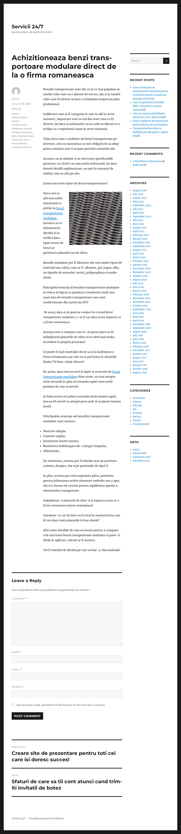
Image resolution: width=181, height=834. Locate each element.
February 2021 (141, 261)
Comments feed (141, 456)
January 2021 (140, 264)
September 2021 (142, 246)
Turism (137, 420)
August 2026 (140, 190)
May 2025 (138, 201)
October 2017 (140, 354)
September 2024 (142, 205)
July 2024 (138, 209)
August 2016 (140, 372)
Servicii (137, 416)
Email (17, 669)
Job (134, 409)
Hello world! (140, 165)
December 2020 (141, 268)
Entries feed (139, 453)
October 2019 (140, 305)
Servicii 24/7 (27, 27)
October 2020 (140, 275)
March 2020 (139, 290)
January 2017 (140, 365)
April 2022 (138, 231)
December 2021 (141, 242)
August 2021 (140, 249)
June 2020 (138, 287)
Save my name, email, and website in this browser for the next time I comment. (60, 705)
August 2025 (140, 197)
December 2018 (141, 324)
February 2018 (141, 346)
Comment (20, 598)
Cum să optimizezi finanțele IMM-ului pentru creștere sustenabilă (148, 106)
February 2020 (141, 294)
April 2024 (138, 212)
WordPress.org (141, 460)
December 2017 (141, 350)
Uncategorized (141, 424)
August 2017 (140, 357)
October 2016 (140, 368)
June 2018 (138, 339)
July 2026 (138, 194)
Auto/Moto (139, 398)
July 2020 (138, 283)
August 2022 (140, 227)
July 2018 (138, 335)
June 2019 (138, 313)
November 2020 (142, 272)
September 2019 (142, 309)
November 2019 (141, 301)
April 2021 (138, 253)
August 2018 (140, 331)
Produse (16, 108)
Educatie (137, 405)
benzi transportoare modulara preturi (21, 143)
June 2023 (138, 223)
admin (15, 98)
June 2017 (138, 361)
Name (17, 652)
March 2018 (139, 342)
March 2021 (139, 257)
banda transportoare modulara (19, 125)
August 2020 (140, 279)
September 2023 (142, 216)
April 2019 (138, 320)
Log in (136, 449)
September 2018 (142, 327)
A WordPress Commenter (147, 161)
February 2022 (141, 235)
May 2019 (138, 316)
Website (18, 686)
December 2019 (141, 298)
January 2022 (140, 238)
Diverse (137, 401)
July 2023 (138, 220)
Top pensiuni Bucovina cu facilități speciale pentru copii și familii (150, 132)
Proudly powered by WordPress (46, 818)
